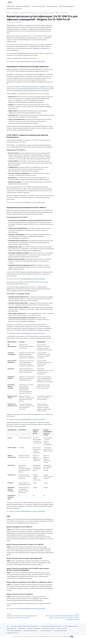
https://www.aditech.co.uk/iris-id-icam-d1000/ (33, 61)
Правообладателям (11, 628)
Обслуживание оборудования (66, 6)
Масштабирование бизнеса (60, 630)
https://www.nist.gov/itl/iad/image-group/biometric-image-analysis (30, 90)
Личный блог (15, 12)
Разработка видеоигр (52, 6)
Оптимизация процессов (46, 630)
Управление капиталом (12, 632)
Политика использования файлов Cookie (51, 626)
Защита (10, 119)
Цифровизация (11, 6)
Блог (8, 626)
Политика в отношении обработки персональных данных (25, 626)
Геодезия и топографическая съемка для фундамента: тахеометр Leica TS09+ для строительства (22, 615)
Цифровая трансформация (23, 6)
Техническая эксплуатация (38, 6)
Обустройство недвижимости (14, 8)
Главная (8, 12)
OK (71, 636)
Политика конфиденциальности (71, 626)
